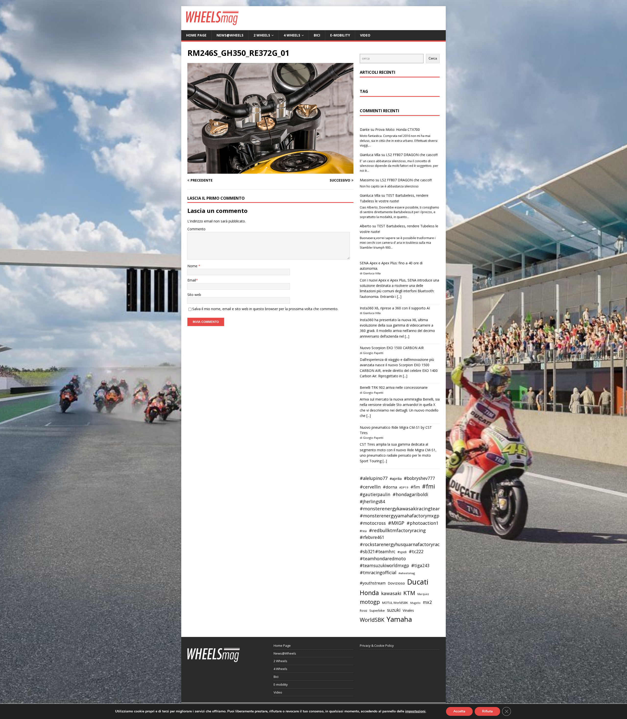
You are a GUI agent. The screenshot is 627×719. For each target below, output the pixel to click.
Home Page (196, 35)
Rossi (363, 611)
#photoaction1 (422, 523)
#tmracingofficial (378, 572)
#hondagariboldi (410, 494)
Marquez (423, 594)
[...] (399, 296)
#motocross (373, 523)
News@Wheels (230, 35)
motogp (370, 602)
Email (191, 280)
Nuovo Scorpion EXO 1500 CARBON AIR (392, 347)
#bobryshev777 (419, 478)
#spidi (402, 552)
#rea (363, 531)
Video (365, 35)
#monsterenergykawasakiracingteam (401, 508)
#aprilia (396, 478)
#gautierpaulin (375, 494)
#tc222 (416, 551)
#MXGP (396, 523)
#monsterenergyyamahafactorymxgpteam (405, 516)
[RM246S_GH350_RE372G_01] (270, 171)
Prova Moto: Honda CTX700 (397, 129)
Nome (192, 266)
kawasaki (391, 593)
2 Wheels (261, 35)
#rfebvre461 (372, 537)
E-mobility (340, 35)
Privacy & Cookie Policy (377, 645)
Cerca (433, 58)
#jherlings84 (372, 501)
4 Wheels (292, 35)
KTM (409, 593)
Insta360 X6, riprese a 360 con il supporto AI (395, 308)
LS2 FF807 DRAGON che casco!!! (412, 154)
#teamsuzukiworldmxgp (384, 565)
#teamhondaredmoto (383, 558)
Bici (317, 35)
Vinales (408, 610)
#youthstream (373, 583)
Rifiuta (487, 711)
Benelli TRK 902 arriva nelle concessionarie (394, 387)
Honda (369, 592)
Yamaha (399, 619)
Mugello (415, 603)
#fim (415, 487)
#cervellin (370, 487)
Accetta (459, 711)
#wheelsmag (406, 573)
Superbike (377, 610)
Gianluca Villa (370, 154)
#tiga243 (420, 565)
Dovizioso (396, 583)
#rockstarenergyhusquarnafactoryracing (403, 544)
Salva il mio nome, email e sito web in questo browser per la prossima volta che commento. (265, 308)
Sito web (194, 294)
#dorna (390, 487)
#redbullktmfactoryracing (397, 530)
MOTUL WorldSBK (395, 602)
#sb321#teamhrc (377, 551)
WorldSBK (372, 619)
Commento (196, 229)
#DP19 (403, 487)
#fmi (428, 486)
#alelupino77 (373, 478)
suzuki (393, 610)
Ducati (417, 582)
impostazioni (415, 711)
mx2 (427, 602)
